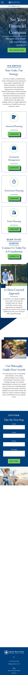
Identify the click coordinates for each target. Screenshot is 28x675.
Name (14, 424)
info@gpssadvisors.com (14, 664)
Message (14, 449)
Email (14, 432)
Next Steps (14, 461)
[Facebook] (14, 657)
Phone (14, 441)
